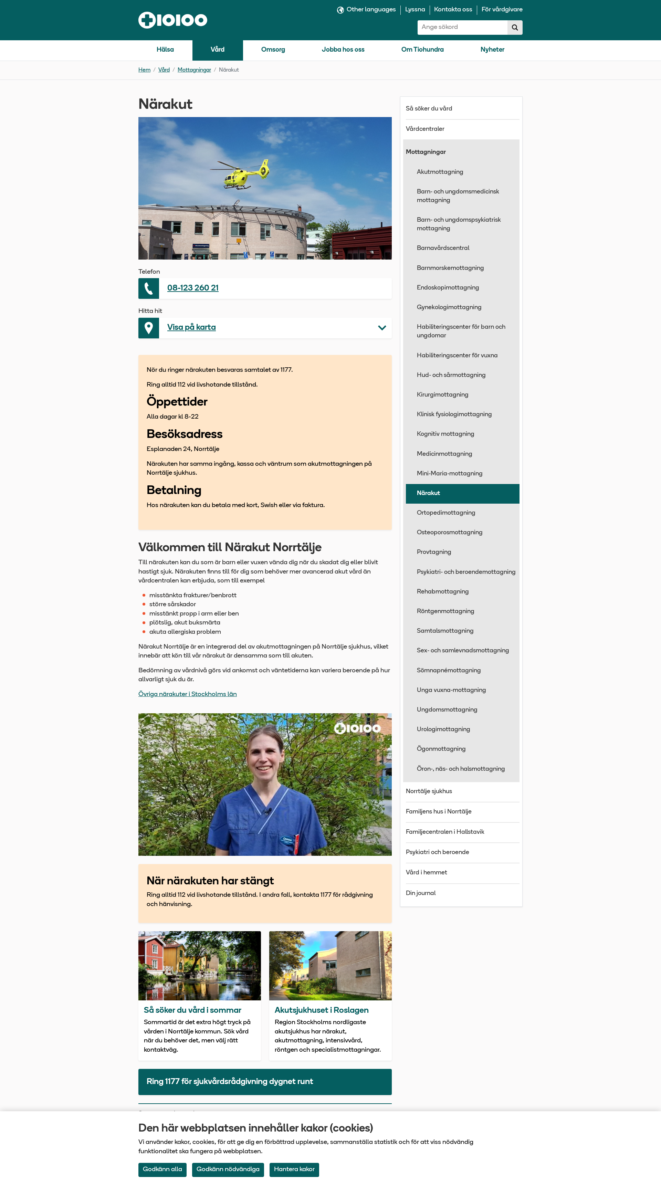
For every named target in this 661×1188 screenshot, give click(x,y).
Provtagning (434, 552)
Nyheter (492, 50)
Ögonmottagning (441, 749)
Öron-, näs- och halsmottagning (461, 769)
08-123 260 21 (193, 288)
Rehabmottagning (443, 592)
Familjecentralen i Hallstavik (445, 832)
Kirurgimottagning (443, 395)
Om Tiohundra (422, 50)
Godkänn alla (162, 1169)
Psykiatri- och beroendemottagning (466, 572)
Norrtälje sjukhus (429, 792)
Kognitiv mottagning (445, 434)
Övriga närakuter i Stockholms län (187, 694)
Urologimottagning (443, 730)
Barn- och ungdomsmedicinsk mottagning (458, 196)
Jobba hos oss (343, 50)
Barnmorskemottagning (450, 268)
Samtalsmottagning (445, 631)
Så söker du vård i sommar (192, 1011)
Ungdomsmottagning (447, 710)
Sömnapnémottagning (449, 671)
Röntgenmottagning (445, 612)
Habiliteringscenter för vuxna (457, 356)
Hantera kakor (294, 1169)
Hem (144, 70)
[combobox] (463, 27)
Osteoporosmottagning (450, 533)
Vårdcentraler (425, 129)
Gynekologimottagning (449, 308)
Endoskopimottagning (448, 288)
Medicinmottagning (444, 454)
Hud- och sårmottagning (451, 375)
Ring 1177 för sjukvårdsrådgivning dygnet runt (230, 1082)
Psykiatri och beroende (437, 853)
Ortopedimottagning (446, 513)
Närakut (428, 494)
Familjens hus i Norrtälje (439, 812)
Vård (217, 50)
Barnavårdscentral (443, 248)
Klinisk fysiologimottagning (454, 415)
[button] (265, 328)
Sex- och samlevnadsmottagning (463, 651)
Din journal (421, 894)
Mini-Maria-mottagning (450, 474)
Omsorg (273, 50)
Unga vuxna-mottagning (451, 690)
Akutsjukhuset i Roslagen (322, 1011)
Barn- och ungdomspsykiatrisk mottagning (459, 224)
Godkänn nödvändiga (228, 1169)
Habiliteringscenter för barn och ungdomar (461, 331)
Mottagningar (194, 70)
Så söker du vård (429, 109)
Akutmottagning (440, 172)
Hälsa (165, 50)
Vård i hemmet (426, 873)
